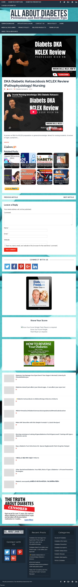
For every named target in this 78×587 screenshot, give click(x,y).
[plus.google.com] (68, 2)
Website (6, 240)
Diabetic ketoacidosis (61, 550)
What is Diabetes (60, 560)
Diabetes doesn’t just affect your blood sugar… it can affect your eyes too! (40, 387)
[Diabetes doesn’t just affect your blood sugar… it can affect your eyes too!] (9, 393)
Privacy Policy (23, 27)
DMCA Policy (52, 23)
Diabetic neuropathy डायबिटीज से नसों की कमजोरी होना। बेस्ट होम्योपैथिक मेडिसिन (37, 481)
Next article (68, 197)
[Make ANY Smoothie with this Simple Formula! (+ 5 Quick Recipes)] (9, 428)
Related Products (39, 27)
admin (10, 89)
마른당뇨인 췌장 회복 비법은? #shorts (27, 458)
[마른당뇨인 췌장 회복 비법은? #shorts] (9, 463)
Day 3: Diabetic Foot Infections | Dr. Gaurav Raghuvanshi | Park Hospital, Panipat (42, 446)
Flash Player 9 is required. (39, 332)
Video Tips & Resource (10, 31)
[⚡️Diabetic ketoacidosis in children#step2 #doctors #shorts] (9, 404)
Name (6, 228)
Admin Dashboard (8, 23)
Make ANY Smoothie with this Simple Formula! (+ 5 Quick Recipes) (38, 422)
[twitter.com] (64, 2)
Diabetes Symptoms (15, 2)
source (6, 142)
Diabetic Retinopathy (61, 557)
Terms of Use (54, 27)
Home (3, 2)
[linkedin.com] (76, 2)
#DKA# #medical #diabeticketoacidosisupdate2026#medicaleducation (41, 410)
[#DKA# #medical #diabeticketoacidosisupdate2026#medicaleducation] (9, 416)
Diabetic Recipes (60, 554)
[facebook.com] (60, 2)
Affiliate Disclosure (25, 23)
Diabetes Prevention (33, 2)
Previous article (11, 197)
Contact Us (40, 23)
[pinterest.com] (72, 2)
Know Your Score (39, 320)
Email (6, 234)
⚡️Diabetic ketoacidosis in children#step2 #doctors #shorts (37, 399)
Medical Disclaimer (8, 27)
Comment (7, 212)
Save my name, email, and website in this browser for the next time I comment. (32, 245)
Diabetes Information (61, 541)
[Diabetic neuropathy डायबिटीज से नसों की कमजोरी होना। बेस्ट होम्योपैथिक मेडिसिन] (9, 487)
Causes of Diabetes (9, 5)
